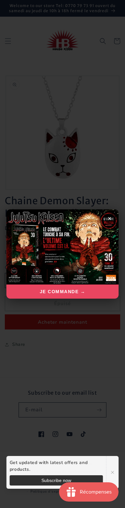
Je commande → (63, 291)
